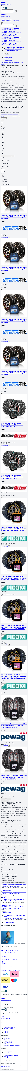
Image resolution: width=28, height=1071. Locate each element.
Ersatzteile (6, 1056)
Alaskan (2, 64)
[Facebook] (1, 1001)
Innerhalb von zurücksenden (11, 886)
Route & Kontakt (5, 1066)
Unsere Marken (7, 1057)
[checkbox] (2, 162)
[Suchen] (15, 11)
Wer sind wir (7, 1038)
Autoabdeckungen (8, 1051)
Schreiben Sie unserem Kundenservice (10, 21)
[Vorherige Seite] (4, 799)
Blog (5, 1039)
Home (2, 62)
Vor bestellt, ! (11, 28)
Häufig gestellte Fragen (9, 1027)
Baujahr (2, 128)
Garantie (6, 1031)
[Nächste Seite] (8, 799)
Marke (2, 173)
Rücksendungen (7, 1029)
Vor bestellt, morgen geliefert (14, 884)
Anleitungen (6, 1032)
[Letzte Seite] (10, 799)
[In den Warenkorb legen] (9, 237)
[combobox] (3, 118)
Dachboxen (6, 1052)
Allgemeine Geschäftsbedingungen (12, 1045)
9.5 (7, 890)
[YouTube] (3, 1001)
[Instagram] (2, 1001)
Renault (21, 62)
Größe (2, 157)
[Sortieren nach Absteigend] (6, 118)
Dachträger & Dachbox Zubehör (11, 1055)
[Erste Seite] (2, 799)
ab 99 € (8, 31)
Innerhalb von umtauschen (10, 29)
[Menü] (2, 5)
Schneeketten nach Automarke (11, 62)
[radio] (2, 133)
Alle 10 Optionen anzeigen (7, 156)
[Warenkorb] (2, 23)
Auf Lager (3, 127)
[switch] (1, 126)
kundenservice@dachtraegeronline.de (9, 114)
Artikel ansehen (4, 237)
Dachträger (6, 1053)
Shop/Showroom (8, 1042)
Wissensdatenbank (8, 1041)
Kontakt (5, 1025)
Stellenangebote (7, 1043)
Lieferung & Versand (9, 1028)
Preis (2, 168)
